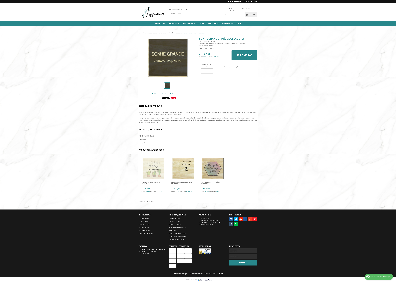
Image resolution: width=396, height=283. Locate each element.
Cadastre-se (232, 9)
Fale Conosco (234, 11)
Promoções (160, 24)
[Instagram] (231, 219)
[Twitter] (236, 219)
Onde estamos (145, 230)
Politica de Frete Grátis (178, 234)
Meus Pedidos (246, 9)
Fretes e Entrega (175, 224)
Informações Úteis (177, 215)
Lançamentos (174, 24)
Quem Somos (144, 227)
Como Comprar (175, 218)
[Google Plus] (250, 219)
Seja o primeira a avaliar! (206, 48)
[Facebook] (245, 219)
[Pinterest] (254, 219)
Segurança (173, 230)
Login (238, 24)
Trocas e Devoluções (177, 240)
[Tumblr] (231, 224)
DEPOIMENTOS (227, 24)
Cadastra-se (213, 24)
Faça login (184, 9)
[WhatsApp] (236, 224)
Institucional (145, 215)
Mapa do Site (144, 224)
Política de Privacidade (178, 237)
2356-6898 (235, 1)
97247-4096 (251, 1)
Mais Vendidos (189, 24)
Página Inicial (144, 218)
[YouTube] (241, 219)
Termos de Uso (175, 221)
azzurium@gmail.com (206, 224)
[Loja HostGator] (204, 280)
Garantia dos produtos (178, 227)
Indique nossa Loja (146, 234)
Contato (201, 24)
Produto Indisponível (153, 168)
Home (239, 9)
